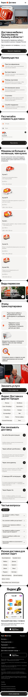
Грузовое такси (17, 558)
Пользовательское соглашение (8, 686)
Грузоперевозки (6, 558)
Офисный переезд (6, 575)
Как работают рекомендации (8, 690)
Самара (19, 410)
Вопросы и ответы (7, 7)
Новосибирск (7, 410)
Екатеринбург (7, 413)
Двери (5, 568)
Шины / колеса (6, 579)
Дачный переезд (18, 575)
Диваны (14, 561)
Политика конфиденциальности (8, 688)
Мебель (5, 561)
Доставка (5, 509)
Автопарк (14, 572)
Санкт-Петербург (7, 406)
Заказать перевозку (14, 51)
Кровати (14, 565)
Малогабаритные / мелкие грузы (10, 582)
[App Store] (13, 629)
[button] (14, 515)
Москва (7, 403)
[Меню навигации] (25, 2)
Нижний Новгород (7, 420)
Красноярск (19, 406)
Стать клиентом (13, 390)
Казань (7, 417)
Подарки (5, 572)
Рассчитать (14, 143)
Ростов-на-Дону (19, 417)
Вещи (14, 568)
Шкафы (5, 565)
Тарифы (3, 682)
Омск (19, 420)
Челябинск (19, 403)
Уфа (20, 413)
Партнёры (3, 684)
